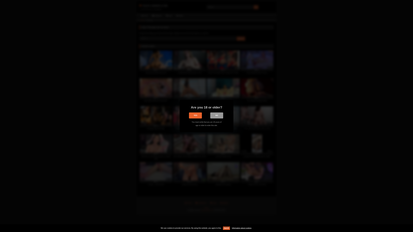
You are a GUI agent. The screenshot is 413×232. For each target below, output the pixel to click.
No (216, 115)
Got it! (226, 228)
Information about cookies (241, 228)
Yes (195, 115)
